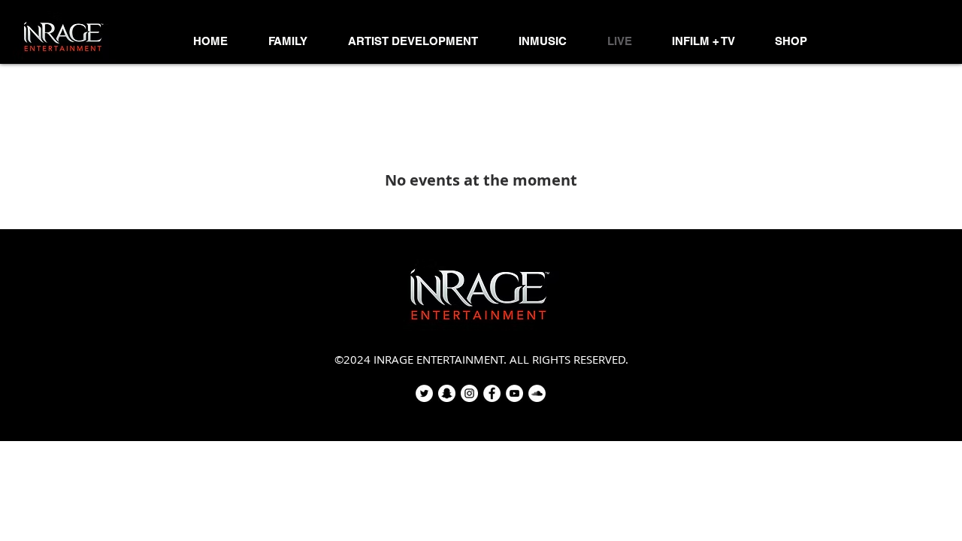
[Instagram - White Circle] (469, 393)
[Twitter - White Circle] (424, 393)
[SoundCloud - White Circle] (537, 393)
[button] (288, 41)
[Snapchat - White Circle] (446, 393)
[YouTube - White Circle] (514, 393)
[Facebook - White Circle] (492, 393)
